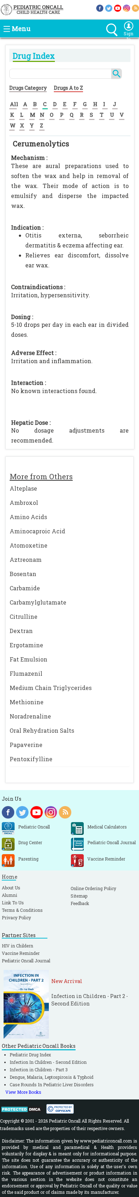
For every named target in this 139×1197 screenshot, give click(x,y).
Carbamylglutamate (38, 602)
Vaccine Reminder (21, 953)
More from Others (41, 476)
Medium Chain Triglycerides (51, 687)
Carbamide (25, 588)
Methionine (26, 702)
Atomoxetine (28, 545)
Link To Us (13, 902)
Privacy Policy (16, 917)
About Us (11, 887)
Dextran (21, 630)
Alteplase (23, 488)
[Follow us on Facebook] (99, 7)
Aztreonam (26, 559)
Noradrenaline (30, 716)
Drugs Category (28, 87)
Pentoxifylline (31, 759)
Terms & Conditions (22, 910)
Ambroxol (24, 502)
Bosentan (23, 573)
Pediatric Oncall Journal (26, 960)
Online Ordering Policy (93, 888)
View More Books (23, 1092)
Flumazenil (26, 673)
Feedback (80, 903)
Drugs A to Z (68, 87)
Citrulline (23, 616)
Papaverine (26, 744)
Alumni (9, 895)
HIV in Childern (17, 945)
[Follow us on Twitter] (108, 7)
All (14, 104)
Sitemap (79, 896)
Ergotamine (26, 645)
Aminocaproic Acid (37, 531)
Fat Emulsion (28, 659)
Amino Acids (28, 517)
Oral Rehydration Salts (42, 730)
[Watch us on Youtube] (117, 7)
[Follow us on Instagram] (126, 7)
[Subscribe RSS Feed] (135, 7)
